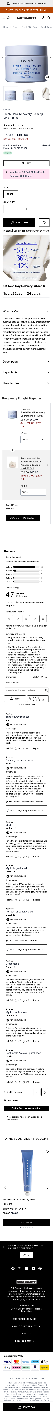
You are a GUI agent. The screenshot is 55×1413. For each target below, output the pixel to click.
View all (46, 145)
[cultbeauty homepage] (26, 18)
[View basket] (48, 18)
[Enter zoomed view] (48, 77)
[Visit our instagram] (26, 1268)
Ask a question (26, 128)
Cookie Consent (26, 1305)
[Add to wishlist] (44, 222)
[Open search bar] (8, 18)
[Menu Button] (3, 18)
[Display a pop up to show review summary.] (26, 1209)
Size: (6, 187)
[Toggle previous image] (2, 56)
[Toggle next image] (50, 56)
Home (6, 27)
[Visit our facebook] (13, 1268)
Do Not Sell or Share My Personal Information (26, 1310)
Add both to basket (23, 517)
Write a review (10, 128)
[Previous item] (5, 1188)
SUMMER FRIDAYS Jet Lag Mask (19, 1199)
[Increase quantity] (26, 209)
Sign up (26, 1255)
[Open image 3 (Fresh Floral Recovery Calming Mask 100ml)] (46, 93)
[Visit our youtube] (33, 1268)
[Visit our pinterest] (40, 1268)
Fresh (15, 27)
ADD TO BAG (27, 1222)
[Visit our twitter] (19, 1268)
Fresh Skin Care (29, 27)
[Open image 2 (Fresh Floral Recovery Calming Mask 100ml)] (28, 93)
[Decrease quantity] (7, 209)
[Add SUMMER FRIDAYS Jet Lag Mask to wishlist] (47, 1151)
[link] (43, 18)
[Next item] (48, 1188)
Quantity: (9, 202)
